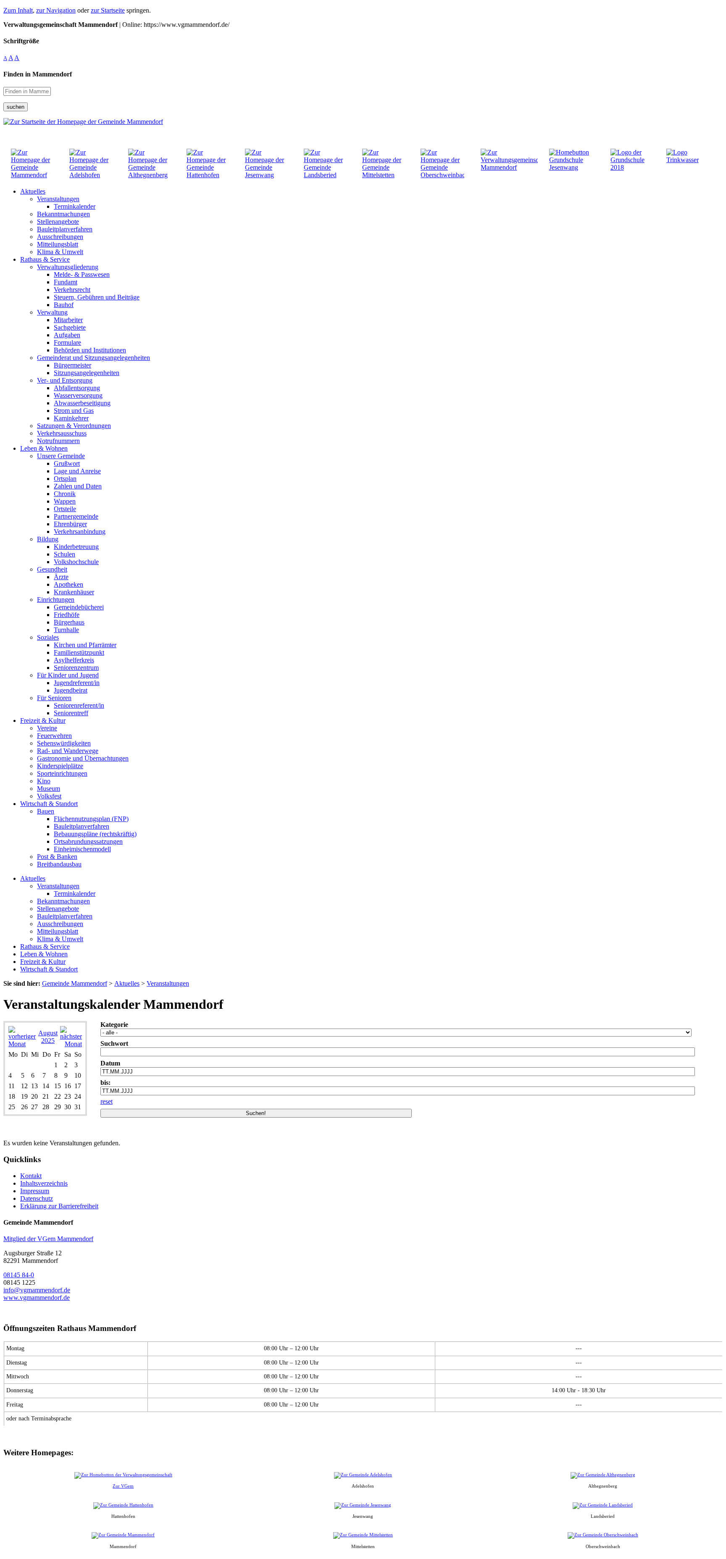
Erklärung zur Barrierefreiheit (59, 1206)
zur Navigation (56, 10)
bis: (105, 1082)
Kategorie (114, 1024)
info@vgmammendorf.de (36, 1290)
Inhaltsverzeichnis (44, 1183)
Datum (110, 1063)
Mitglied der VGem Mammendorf (48, 1238)
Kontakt (31, 1175)
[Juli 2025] (22, 1043)
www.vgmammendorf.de (36, 1297)
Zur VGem (123, 1485)
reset (106, 1101)
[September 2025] (71, 1043)
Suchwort (114, 1043)
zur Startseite (108, 10)
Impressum (34, 1190)
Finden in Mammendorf (37, 74)
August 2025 (48, 1036)
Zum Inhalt (18, 10)
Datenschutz (36, 1198)
